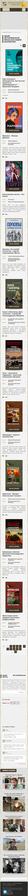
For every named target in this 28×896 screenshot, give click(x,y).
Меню (7, 9)
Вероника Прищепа (13, 89)
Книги (10, 92)
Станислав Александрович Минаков (16, 319)
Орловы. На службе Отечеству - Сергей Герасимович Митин (11, 251)
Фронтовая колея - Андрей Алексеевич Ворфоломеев (10, 617)
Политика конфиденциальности (9, 884)
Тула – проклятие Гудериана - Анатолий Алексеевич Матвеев (11, 375)
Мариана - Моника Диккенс (10, 137)
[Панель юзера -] (23, 4)
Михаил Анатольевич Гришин (16, 499)
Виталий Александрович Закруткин (15, 559)
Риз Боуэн (11, 199)
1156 (16, 651)
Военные (10, 384)
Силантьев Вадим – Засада (10, 737)
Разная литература (13, 258)
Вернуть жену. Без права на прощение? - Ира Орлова (14, 748)
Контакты (9, 883)
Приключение (12, 260)
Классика (10, 144)
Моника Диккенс (12, 141)
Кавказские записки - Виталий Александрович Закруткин (13, 554)
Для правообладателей (17, 883)
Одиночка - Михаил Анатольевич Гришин (11, 495)
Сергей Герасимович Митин (16, 256)
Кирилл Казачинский (14, 440)
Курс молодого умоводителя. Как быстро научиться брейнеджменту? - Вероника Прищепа (13, 82)
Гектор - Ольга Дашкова (9, 760)
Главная (4, 883)
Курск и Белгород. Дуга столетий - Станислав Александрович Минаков (13, 314)
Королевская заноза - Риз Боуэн (13, 195)
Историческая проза (18, 92)
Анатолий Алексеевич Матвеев (14, 381)
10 (20, 649)
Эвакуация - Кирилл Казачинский (11, 436)
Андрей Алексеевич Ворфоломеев (14, 623)
